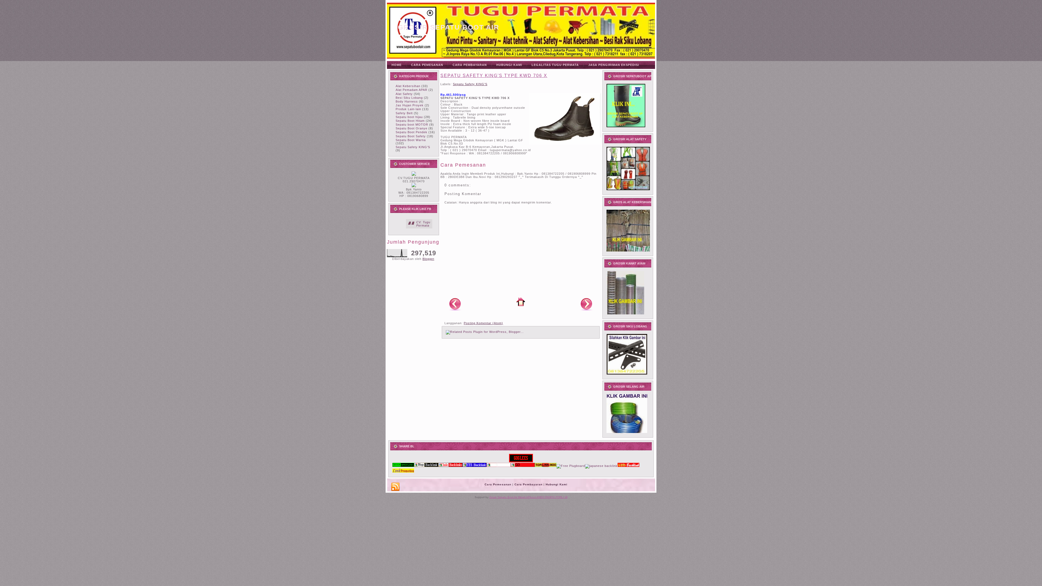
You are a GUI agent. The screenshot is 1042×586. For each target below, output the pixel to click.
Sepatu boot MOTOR (412, 124)
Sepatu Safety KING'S (413, 147)
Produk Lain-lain (408, 109)
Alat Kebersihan (408, 86)
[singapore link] (403, 471)
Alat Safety (404, 93)
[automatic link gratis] (628, 465)
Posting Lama (586, 303)
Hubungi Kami (556, 484)
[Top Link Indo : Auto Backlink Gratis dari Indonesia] (546, 465)
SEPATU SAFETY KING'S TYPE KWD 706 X (493, 75)
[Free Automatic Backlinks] (403, 465)
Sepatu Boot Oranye (411, 128)
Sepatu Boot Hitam (410, 120)
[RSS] (395, 487)
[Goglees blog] (521, 461)
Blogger (428, 258)
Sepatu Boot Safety (411, 136)
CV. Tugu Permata (423, 224)
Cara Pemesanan (498, 484)
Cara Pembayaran (528, 484)
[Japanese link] (601, 465)
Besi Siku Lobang (409, 97)
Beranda (520, 301)
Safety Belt (404, 113)
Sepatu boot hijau (409, 117)
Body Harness (407, 101)
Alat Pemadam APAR (411, 89)
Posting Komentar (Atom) (483, 323)
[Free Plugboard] (571, 465)
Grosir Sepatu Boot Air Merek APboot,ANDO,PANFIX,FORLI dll (528, 497)
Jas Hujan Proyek (410, 105)
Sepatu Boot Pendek (411, 132)
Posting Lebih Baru (455, 303)
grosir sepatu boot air (448, 27)
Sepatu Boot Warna (411, 140)
